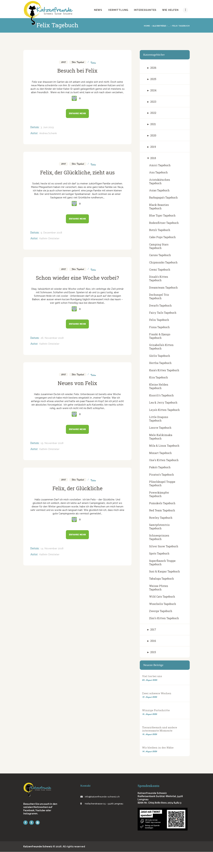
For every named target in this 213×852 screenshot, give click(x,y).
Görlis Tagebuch (159, 355)
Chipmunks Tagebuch (163, 262)
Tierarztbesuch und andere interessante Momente (159, 729)
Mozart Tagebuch (160, 453)
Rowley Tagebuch (160, 517)
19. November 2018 (52, 443)
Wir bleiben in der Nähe (158, 747)
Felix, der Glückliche (77, 488)
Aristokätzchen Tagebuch (159, 181)
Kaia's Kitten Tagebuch (164, 370)
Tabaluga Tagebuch (161, 578)
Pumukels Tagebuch (162, 503)
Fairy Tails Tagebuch (162, 312)
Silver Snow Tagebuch (163, 546)
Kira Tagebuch (158, 377)
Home (147, 26)
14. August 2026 (149, 751)
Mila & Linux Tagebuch (164, 445)
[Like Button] (74, 98)
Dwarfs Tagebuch (160, 305)
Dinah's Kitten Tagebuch (158, 278)
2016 (153, 640)
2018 (63, 62)
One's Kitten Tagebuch (164, 460)
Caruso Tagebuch (160, 255)
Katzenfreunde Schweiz (37, 846)
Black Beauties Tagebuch (159, 206)
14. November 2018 (52, 548)
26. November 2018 (52, 337)
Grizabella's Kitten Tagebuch (161, 346)
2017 (153, 629)
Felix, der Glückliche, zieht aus (77, 172)
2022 (153, 112)
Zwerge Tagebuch (160, 611)
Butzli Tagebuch (159, 230)
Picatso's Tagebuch (161, 474)
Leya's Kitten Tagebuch (164, 410)
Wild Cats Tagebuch (162, 596)
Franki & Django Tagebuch (159, 335)
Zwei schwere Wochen (156, 693)
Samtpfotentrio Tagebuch (159, 526)
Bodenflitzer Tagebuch (164, 222)
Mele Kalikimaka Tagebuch (160, 436)
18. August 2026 (149, 697)
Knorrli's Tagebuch (161, 395)
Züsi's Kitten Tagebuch (164, 618)
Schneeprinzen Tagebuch (159, 537)
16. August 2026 (149, 714)
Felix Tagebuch (78, 62)
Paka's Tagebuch (160, 467)
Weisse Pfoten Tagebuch (158, 587)
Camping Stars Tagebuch (158, 246)
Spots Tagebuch (159, 553)
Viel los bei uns (152, 676)
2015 (153, 652)
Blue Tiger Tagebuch (162, 215)
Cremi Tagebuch (159, 269)
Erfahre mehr (77, 113)
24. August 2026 (149, 680)
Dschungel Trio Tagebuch (159, 296)
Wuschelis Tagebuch (162, 604)
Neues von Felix (77, 383)
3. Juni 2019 (47, 127)
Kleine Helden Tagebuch (158, 386)
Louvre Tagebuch (160, 427)
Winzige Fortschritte (156, 710)
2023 (153, 101)
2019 (153, 146)
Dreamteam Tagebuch (163, 287)
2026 (153, 67)
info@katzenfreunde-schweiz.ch (102, 796)
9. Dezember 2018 (51, 232)
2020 (153, 135)
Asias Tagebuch (159, 190)
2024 (153, 90)
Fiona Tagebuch (159, 327)
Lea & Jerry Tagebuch (163, 402)
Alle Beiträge (159, 26)
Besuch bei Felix (77, 70)
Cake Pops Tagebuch (162, 237)
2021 (153, 124)
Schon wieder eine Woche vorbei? (77, 277)
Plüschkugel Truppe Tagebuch (162, 483)
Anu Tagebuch (158, 172)
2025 (153, 79)
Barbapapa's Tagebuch (163, 197)
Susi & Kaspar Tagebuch (164, 571)
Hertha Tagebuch (160, 363)
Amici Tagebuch (160, 165)
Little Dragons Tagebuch (158, 418)
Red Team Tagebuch (162, 510)
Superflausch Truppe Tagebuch (162, 562)
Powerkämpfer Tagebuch (159, 494)
